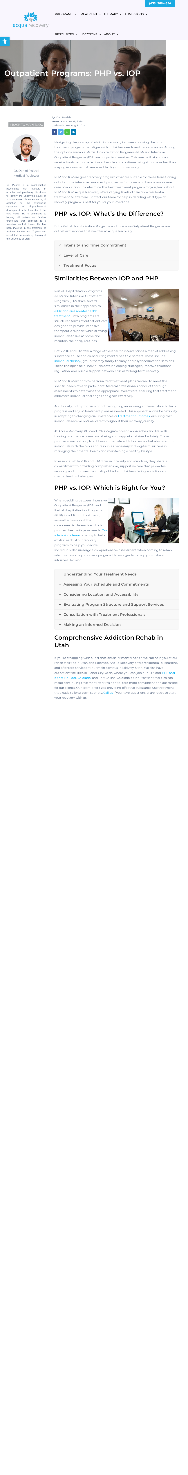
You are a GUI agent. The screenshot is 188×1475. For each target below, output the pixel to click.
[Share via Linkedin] (73, 132)
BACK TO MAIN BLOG (27, 124)
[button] (5, 41)
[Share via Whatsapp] (67, 132)
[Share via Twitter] (61, 132)
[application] (74, 14)
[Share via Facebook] (54, 132)
